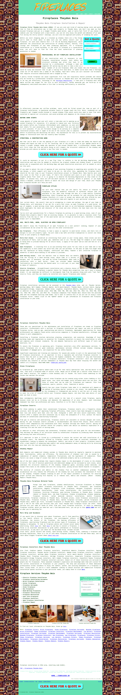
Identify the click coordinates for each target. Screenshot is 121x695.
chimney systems (49, 452)
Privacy (100, 681)
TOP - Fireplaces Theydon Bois (31, 668)
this (36, 526)
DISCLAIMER (97, 14)
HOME (77, 14)
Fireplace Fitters (31, 629)
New (36, 681)
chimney (72, 162)
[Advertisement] (60, 96)
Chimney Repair (25, 641)
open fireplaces (49, 484)
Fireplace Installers (56, 631)
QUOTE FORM (90, 507)
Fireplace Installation (39, 639)
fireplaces (35, 45)
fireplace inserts (58, 420)
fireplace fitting (39, 500)
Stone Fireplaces (61, 629)
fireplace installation (28, 110)
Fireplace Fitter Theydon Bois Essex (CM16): (37, 27)
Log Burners (88, 631)
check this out (53, 535)
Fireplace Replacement (74, 631)
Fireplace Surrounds (76, 629)
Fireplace (23, 285)
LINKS (81, 14)
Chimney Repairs (63, 641)
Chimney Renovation (93, 639)
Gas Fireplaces (58, 635)
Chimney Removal (50, 641)
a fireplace (94, 565)
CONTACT (91, 14)
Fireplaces (81, 635)
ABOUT (86, 14)
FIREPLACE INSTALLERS (58, 362)
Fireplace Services (42, 637)
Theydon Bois (71, 285)
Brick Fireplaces (46, 629)
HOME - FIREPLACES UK (60, 675)
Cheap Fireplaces (40, 631)
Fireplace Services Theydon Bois (37, 574)
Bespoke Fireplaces (93, 629)
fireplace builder (30, 182)
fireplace (29, 31)
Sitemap (21, 681)
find (26, 550)
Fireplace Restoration (92, 633)
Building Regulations (64, 80)
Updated (40, 681)
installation (90, 339)
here (48, 526)
